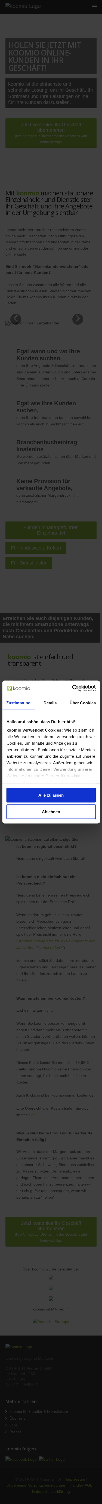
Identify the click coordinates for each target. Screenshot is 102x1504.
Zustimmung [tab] (18, 702)
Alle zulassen (51, 795)
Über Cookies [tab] (83, 702)
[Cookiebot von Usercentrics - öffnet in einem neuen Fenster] (73, 688)
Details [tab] (50, 702)
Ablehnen (51, 811)
